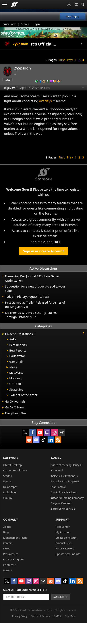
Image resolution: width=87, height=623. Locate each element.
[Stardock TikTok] (43, 439)
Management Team (15, 537)
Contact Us (9, 565)
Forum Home (9, 24)
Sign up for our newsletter (24, 590)
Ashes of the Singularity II (66, 465)
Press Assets (10, 554)
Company (10, 519)
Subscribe (60, 597)
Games (56, 458)
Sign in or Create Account (43, 251)
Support (62, 519)
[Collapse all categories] (83, 333)
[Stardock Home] (14, 4)
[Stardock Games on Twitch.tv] (47, 432)
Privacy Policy (19, 616)
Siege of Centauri (61, 503)
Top (83, 87)
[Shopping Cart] (76, 4)
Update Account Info (67, 554)
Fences (7, 481)
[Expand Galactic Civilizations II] (3, 334)
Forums (8, 570)
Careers (7, 543)
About (7, 527)
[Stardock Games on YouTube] (40, 432)
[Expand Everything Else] (3, 413)
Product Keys (63, 543)
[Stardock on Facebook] (32, 432)
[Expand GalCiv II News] (3, 408)
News (6, 548)
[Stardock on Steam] (61, 432)
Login (37, 24)
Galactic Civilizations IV (64, 476)
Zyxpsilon (22, 68)
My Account (62, 532)
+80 (7, 80)
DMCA (57, 616)
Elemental (57, 470)
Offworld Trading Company (67, 498)
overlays (45, 101)
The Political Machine (63, 492)
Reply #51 (10, 88)
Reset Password (64, 548)
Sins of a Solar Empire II (65, 481)
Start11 (7, 476)
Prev (70, 60)
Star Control (58, 487)
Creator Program (13, 559)
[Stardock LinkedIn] (50, 439)
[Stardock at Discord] (36, 439)
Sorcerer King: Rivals (63, 508)
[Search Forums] (83, 4)
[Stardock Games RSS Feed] (58, 439)
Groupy (7, 498)
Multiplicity (10, 492)
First (62, 60)
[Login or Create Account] (69, 4)
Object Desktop (12, 465)
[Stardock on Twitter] (25, 432)
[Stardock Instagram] (54, 432)
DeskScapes (10, 487)
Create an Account (66, 537)
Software (10, 458)
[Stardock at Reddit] (29, 439)
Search (25, 24)
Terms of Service (40, 616)
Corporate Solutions (15, 470)
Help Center (62, 527)
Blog (6, 532)
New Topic (72, 16)
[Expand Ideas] (7, 367)
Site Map (70, 616)
